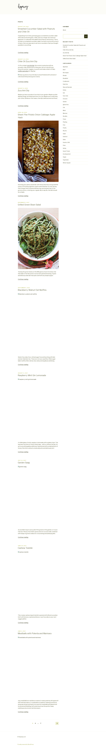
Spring (64, 148)
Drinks (64, 90)
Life (64, 107)
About (64, 30)
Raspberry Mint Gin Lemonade (32, 375)
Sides (64, 139)
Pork (64, 125)
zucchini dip (30, 65)
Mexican (65, 113)
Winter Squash (66, 162)
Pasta (64, 119)
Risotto (65, 130)
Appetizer (65, 66)
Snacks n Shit (66, 142)
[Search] (86, 36)
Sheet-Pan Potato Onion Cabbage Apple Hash (75, 55)
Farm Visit (65, 96)
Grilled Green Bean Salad (29, 204)
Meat (64, 110)
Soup (64, 145)
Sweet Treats (66, 151)
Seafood (65, 136)
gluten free (66, 104)
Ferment (65, 98)
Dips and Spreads (67, 87)
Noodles (65, 116)
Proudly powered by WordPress (25, 744)
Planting (65, 122)
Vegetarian (66, 159)
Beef (64, 69)
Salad (64, 133)
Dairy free (65, 84)
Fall (64, 93)
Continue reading (23, 52)
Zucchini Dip (23, 90)
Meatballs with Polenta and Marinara (34, 633)
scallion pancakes (23, 71)
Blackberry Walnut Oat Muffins (32, 290)
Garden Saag (24, 462)
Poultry (65, 127)
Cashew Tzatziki (25, 548)
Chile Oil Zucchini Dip (27, 61)
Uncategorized (66, 154)
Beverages (66, 72)
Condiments (66, 81)
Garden (65, 101)
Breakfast (65, 78)
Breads (65, 75)
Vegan (64, 157)
